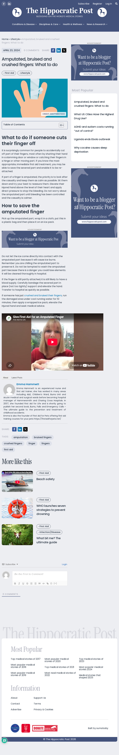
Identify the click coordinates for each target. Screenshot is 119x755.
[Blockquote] (39, 583)
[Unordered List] (35, 583)
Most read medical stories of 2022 (60, 674)
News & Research (96, 24)
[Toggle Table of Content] (61, 125)
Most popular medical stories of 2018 (23, 666)
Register (97, 3)
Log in (109, 3)
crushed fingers (13, 443)
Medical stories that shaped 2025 (90, 676)
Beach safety (45, 479)
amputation (20, 437)
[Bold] (15, 583)
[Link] (48, 583)
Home (5, 39)
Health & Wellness (72, 24)
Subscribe (83, 3)
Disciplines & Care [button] (48, 24)
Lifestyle (15, 39)
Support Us (40, 698)
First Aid (9, 73)
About (5, 378)
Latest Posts (17, 378)
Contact (15, 704)
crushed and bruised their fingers (43, 295)
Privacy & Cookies (43, 709)
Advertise (16, 709)
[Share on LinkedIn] (58, 50)
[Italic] (19, 583)
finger (31, 443)
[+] (55, 583)
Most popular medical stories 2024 (91, 668)
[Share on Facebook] (53, 50)
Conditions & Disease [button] (23, 24)
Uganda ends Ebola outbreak (92, 139)
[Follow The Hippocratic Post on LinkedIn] (9, 3)
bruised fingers (43, 437)
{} (51, 583)
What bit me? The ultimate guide (48, 540)
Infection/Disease (49, 532)
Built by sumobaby (98, 728)
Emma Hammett (28, 384)
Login (64, 564)
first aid (8, 449)
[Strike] (27, 583)
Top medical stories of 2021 (59, 667)
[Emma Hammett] (9, 389)
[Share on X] (64, 50)
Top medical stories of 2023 (91, 660)
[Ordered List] (31, 583)
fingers (46, 443)
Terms (37, 704)
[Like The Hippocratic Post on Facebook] (3, 3)
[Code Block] (44, 583)
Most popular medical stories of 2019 (23, 674)
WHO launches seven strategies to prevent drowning (51, 510)
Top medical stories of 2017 (25, 659)
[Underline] (23, 583)
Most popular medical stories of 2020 (57, 660)
